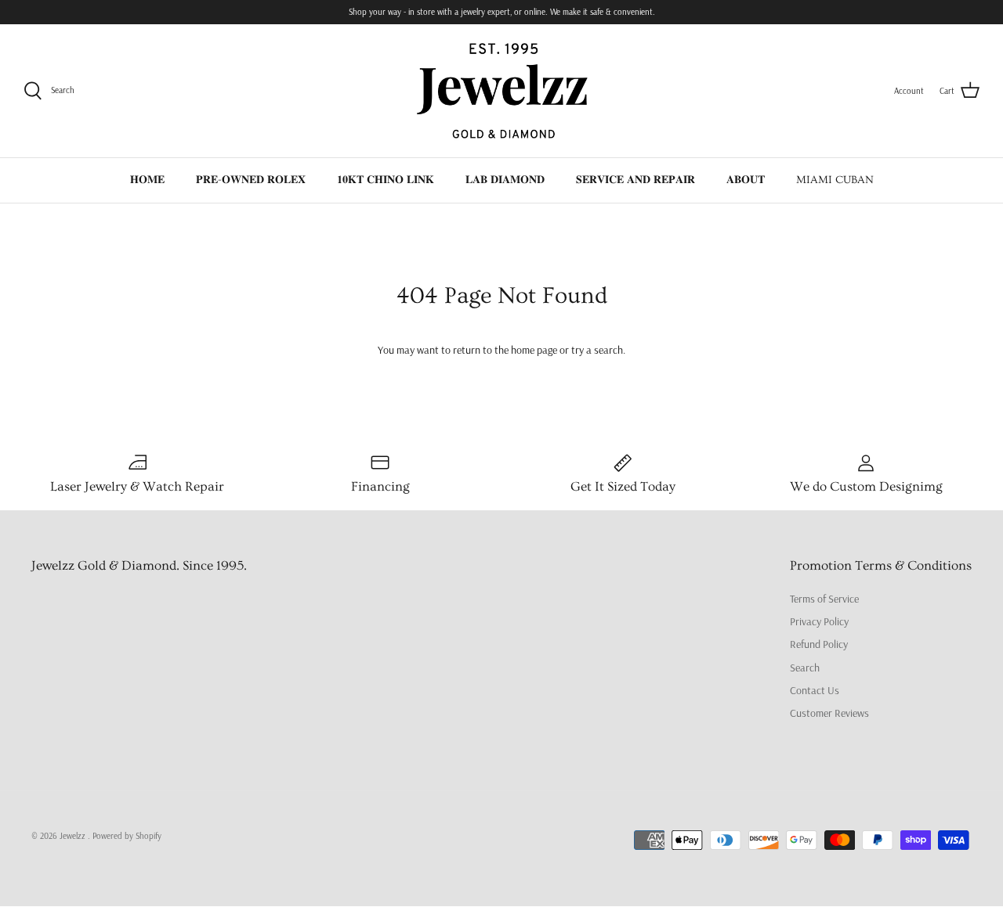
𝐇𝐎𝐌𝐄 (147, 180)
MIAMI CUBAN (835, 180)
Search (805, 667)
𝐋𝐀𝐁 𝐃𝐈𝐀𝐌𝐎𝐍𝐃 (505, 180)
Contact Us (814, 690)
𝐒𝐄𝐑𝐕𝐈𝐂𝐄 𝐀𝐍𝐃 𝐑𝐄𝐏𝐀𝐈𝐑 (635, 180)
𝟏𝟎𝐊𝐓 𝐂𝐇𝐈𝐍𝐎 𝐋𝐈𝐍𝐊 (385, 180)
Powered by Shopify (126, 835)
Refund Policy (819, 644)
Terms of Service (824, 599)
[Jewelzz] (501, 91)
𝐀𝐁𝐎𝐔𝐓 (745, 180)
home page (534, 350)
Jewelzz (74, 835)
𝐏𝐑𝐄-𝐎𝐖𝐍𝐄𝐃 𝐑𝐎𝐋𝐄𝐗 (251, 180)
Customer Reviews (829, 713)
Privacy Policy (819, 621)
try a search (597, 350)
